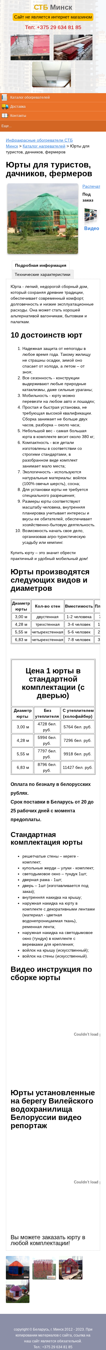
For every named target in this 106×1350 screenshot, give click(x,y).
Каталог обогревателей (30, 97)
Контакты (18, 116)
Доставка (18, 107)
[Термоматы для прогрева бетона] (31, 58)
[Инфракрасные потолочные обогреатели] (53, 85)
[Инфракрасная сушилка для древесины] (74, 58)
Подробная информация (40, 265)
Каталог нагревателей (44, 146)
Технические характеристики (42, 274)
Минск (53, 7)
